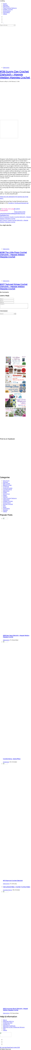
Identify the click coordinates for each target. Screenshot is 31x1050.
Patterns (19, 213)
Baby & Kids (6, 483)
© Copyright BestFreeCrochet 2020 (10, 1047)
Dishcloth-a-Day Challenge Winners (14, 1027)
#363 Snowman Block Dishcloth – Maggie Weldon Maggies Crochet (15, 1009)
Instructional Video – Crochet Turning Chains (16, 887)
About (5, 1020)
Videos (5, 14)
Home (5, 3)
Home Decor (7, 11)
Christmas (6, 486)
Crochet (19, 212)
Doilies (5, 492)
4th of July (6, 480)
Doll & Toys (6, 494)
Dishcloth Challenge (9, 1026)
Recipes (5, 510)
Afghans (5, 5)
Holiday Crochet (8, 9)
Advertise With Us (8, 1021)
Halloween (6, 500)
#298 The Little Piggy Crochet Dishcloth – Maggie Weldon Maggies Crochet (13, 254)
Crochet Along (7, 489)
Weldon (4, 215)
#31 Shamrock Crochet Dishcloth (13, 880)
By (17, 208)
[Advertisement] (15, 43)
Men (4, 505)
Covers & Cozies (7, 488)
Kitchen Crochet (8, 504)
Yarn (7, 215)
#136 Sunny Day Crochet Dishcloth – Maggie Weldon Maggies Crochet (15, 74)
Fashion (5, 497)
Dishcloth (6, 213)
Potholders (6, 12)
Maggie (14, 213)
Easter (5, 495)
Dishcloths (6, 6)
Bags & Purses (7, 485)
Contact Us (6, 1024)
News (4, 507)
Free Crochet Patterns (10, 8)
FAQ (4, 1028)
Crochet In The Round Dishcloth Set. (18, 203)
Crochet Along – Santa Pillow (11, 759)
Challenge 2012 (7, 1023)
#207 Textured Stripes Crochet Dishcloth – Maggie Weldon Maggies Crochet (13, 286)
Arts (15, 212)
